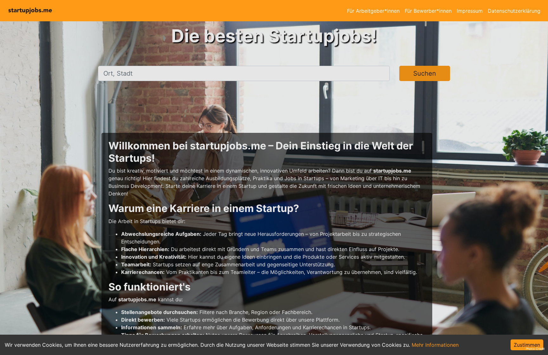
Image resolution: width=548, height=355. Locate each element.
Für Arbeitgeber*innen (373, 11)
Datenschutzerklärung (514, 11)
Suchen (424, 73)
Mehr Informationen (435, 345)
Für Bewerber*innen (428, 11)
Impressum (470, 11)
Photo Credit (535, 349)
